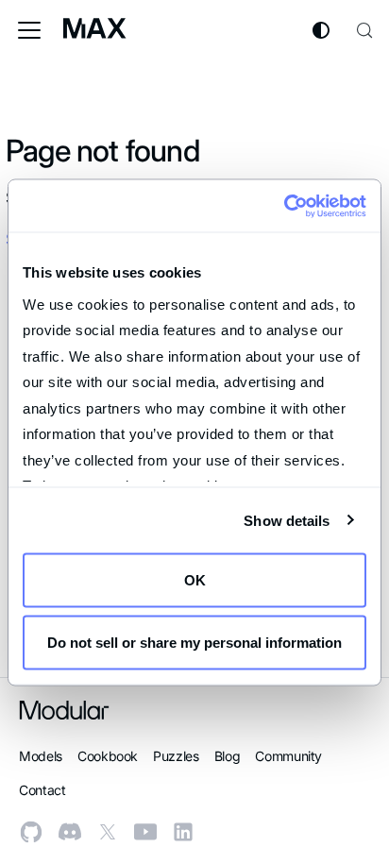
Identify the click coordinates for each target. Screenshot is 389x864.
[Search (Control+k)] (364, 30)
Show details (287, 520)
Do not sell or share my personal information (194, 642)
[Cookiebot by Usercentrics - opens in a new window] (283, 206)
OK (195, 580)
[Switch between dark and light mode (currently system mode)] (321, 30)
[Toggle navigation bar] (29, 30)
